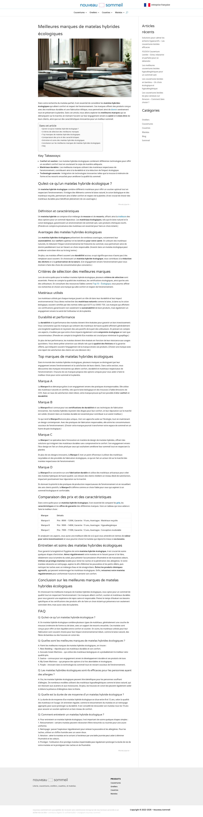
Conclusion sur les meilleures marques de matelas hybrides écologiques (71, 143)
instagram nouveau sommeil (89, 812)
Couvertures (79, 13)
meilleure (122, 216)
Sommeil (146, 140)
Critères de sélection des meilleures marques (60, 132)
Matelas (118, 13)
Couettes (106, 13)
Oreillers (93, 13)
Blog (144, 136)
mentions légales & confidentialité (62, 812)
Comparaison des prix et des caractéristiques (60, 137)
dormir (114, 109)
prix (118, 502)
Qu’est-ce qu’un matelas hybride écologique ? (60, 129)
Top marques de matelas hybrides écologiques (61, 134)
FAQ (43, 146)
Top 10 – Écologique (102, 283)
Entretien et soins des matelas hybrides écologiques (63, 140)
